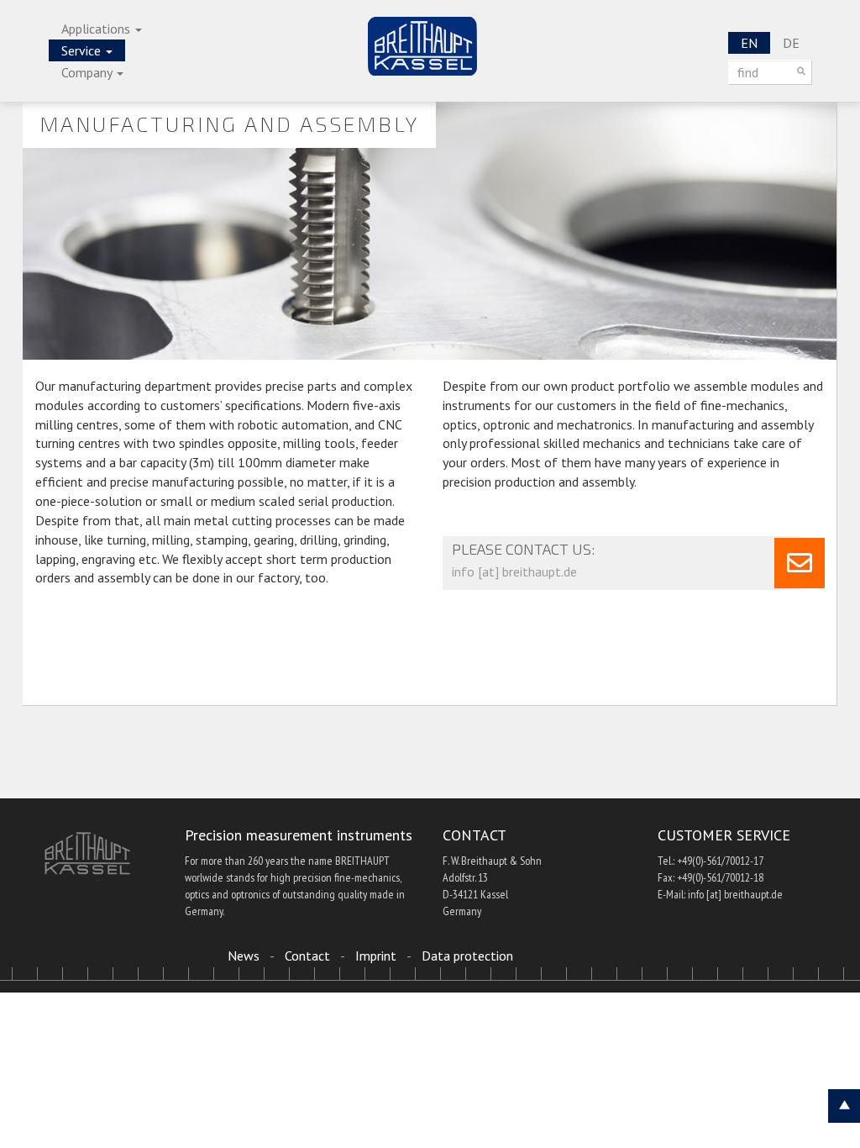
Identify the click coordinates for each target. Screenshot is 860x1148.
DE (791, 42)
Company (88, 72)
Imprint (375, 955)
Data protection (467, 955)
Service (82, 50)
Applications (97, 28)
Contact (307, 955)
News (244, 955)
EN (749, 42)
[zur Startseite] (422, 46)
